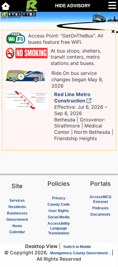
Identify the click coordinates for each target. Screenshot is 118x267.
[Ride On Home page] (5, 5)
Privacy (58, 198)
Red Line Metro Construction (72, 97)
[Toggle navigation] (113, 5)
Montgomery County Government (79, 253)
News (17, 226)
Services (17, 200)
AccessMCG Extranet (100, 199)
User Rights (58, 211)
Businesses (17, 213)
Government (17, 219)
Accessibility (59, 223)
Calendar (17, 232)
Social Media (59, 217)
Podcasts (100, 208)
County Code (59, 204)
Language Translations (58, 230)
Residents (17, 207)
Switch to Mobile (77, 247)
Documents (100, 214)
